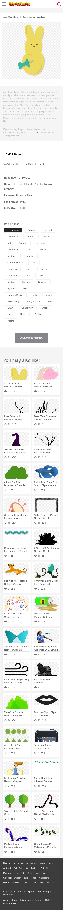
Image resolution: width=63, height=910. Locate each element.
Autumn (24, 863)
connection (27, 308)
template (12, 275)
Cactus (42, 863)
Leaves (33, 863)
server (44, 269)
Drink (41, 883)
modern (11, 256)
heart (41, 275)
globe (38, 314)
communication (15, 262)
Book (34, 878)
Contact (39, 900)
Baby (23, 873)
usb (50, 301)
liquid (23, 314)
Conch (50, 863)
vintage (23, 243)
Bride (30, 873)
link (9, 314)
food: (6, 882)
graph (49, 295)
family (37, 873)
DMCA (48, 900)
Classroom (44, 878)
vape (27, 275)
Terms (15, 900)
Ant (15, 868)
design (45, 236)
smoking (42, 282)
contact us (33, 132)
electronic (41, 243)
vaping (10, 320)
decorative (12, 236)
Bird (27, 868)
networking (13, 301)
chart (10, 308)
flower (29, 269)
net (9, 243)
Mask (16, 873)
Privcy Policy (26, 900)
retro (43, 249)
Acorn (16, 863)
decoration (13, 249)
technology (13, 230)
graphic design (15, 295)
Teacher (26, 878)
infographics (33, 301)
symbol (11, 288)
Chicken (49, 868)
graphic (31, 230)
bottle (34, 295)
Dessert (33, 883)
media (10, 282)
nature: (7, 863)
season (26, 282)
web (29, 249)
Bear (21, 868)
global (26, 288)
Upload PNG (9, 903)
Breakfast (16, 883)
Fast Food (50, 883)
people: (7, 873)
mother (46, 873)
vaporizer (12, 269)
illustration (29, 256)
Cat (42, 868)
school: (7, 877)
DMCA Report (14, 154)
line (34, 262)
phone (30, 236)
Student (17, 878)
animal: (7, 868)
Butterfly (34, 868)
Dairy (25, 883)
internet (48, 230)
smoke (45, 308)
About (6, 900)
